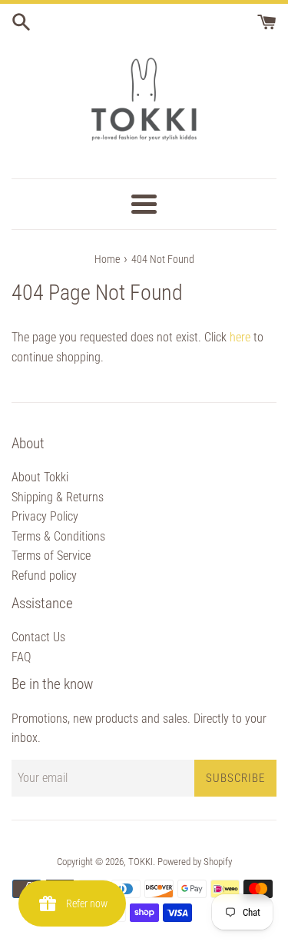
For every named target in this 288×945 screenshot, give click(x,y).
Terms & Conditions (58, 536)
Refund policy (44, 575)
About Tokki (40, 477)
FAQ (21, 657)
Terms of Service (51, 555)
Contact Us (38, 637)
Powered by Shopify (194, 861)
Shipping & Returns (58, 497)
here (240, 337)
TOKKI (140, 861)
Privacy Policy (45, 516)
